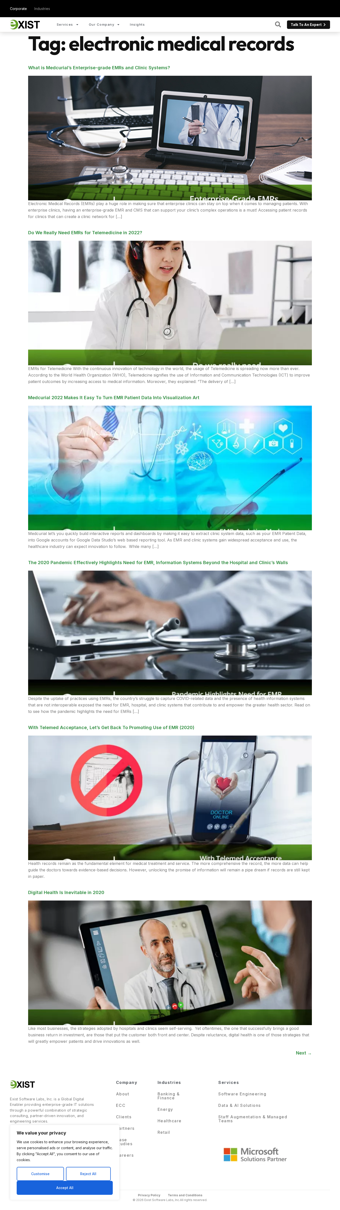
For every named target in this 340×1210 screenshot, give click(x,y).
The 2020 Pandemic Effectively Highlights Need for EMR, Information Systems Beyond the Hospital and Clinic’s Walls (158, 562)
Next (304, 1053)
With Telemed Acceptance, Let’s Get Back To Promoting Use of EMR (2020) (111, 727)
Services (65, 24)
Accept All (64, 1188)
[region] (64, 1162)
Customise (40, 1174)
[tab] (18, 8)
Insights (137, 24)
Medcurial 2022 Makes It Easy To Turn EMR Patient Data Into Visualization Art (113, 397)
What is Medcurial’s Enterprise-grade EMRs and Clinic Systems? (99, 67)
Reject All (88, 1174)
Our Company (101, 24)
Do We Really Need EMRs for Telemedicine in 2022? (85, 232)
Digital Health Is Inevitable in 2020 (66, 892)
